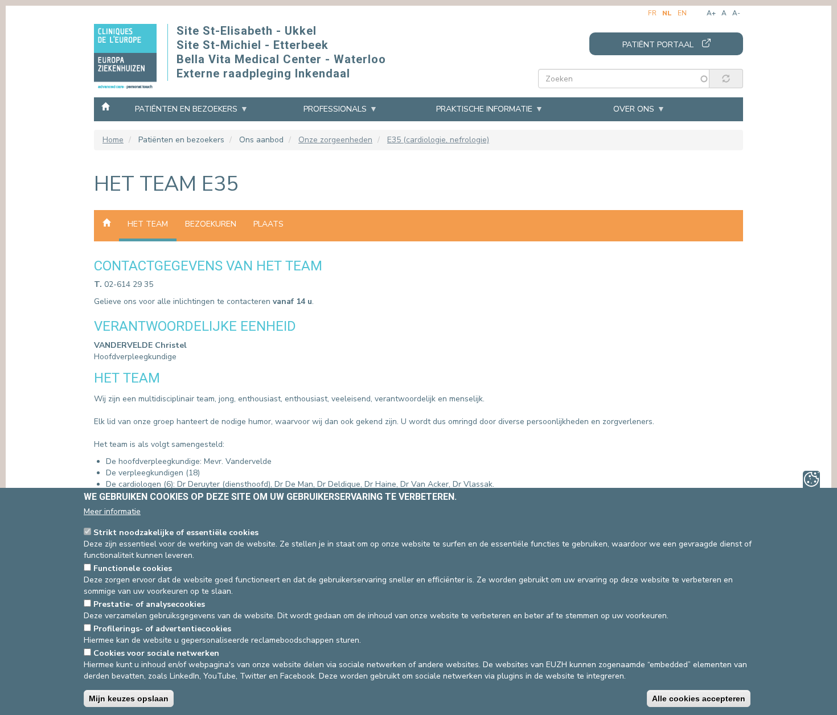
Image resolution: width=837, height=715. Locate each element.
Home (105, 105)
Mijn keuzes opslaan (129, 698)
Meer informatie (112, 511)
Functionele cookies (132, 568)
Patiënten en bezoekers (186, 109)
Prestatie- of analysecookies (149, 604)
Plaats (268, 224)
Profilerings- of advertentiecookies (162, 628)
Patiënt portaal (658, 44)
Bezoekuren (210, 224)
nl (667, 13)
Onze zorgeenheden (335, 139)
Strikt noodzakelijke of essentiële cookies (176, 532)
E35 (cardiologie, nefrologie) (438, 139)
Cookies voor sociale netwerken (156, 653)
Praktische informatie (484, 109)
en (682, 13)
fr (652, 13)
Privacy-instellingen (811, 479)
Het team (148, 224)
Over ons (633, 109)
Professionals (335, 109)
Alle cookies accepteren (698, 698)
